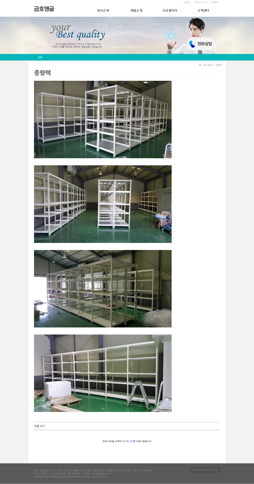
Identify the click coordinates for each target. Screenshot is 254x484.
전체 (40, 57)
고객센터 (203, 10)
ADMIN (215, 2)
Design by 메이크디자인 (95, 476)
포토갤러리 (208, 65)
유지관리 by (205, 469)
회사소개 (103, 10)
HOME (186, 2)
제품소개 (136, 10)
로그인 (129, 441)
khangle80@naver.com (101, 473)
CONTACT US (200, 2)
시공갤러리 (169, 10)
